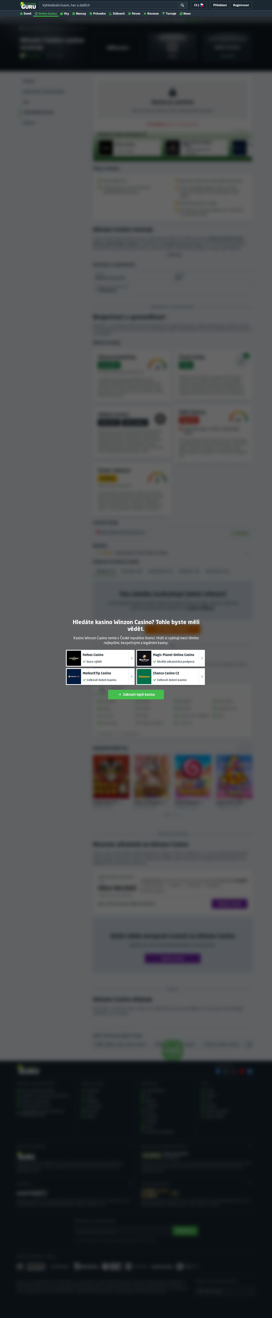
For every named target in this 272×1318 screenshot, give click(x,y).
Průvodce (99, 13)
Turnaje (171, 13)
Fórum (136, 13)
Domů (27, 13)
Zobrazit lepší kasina (139, 694)
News (187, 13)
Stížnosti (119, 13)
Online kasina (48, 13)
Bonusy (81, 13)
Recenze (153, 13)
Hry (66, 13)
